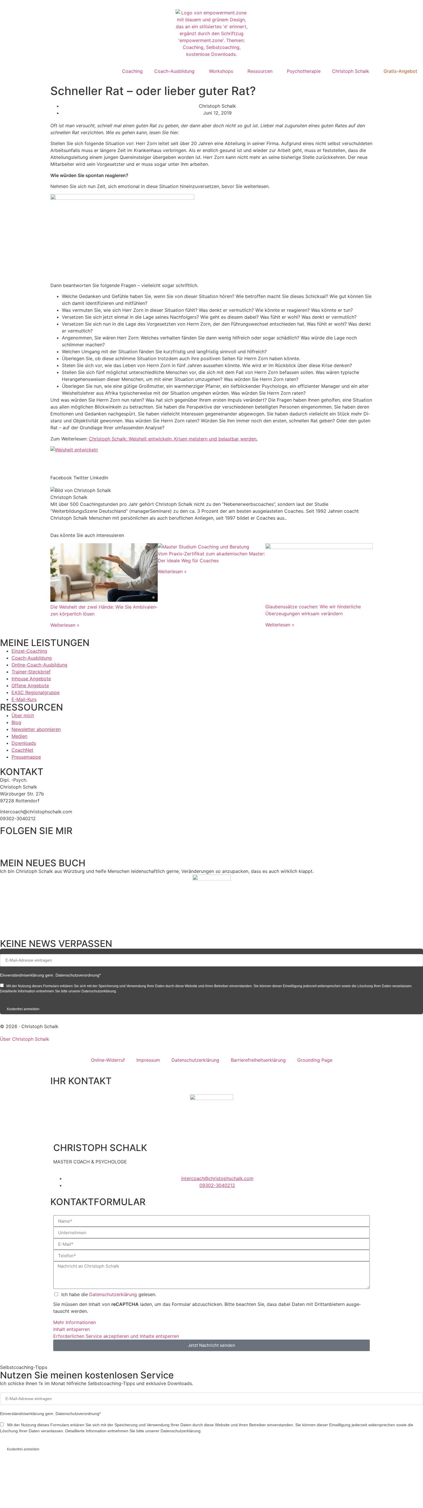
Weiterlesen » (64, 625)
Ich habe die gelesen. (108, 1294)
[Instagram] (39, 842)
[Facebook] (7, 842)
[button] (61, 477)
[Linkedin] (23, 842)
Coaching (132, 71)
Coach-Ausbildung (174, 71)
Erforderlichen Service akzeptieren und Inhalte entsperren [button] (116, 1336)
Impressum (148, 1060)
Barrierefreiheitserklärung (258, 1060)
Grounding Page (314, 1060)
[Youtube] (70, 842)
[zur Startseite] (211, 33)
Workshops (221, 71)
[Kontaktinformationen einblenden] (57, 1474)
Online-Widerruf (108, 1060)
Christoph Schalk (350, 71)
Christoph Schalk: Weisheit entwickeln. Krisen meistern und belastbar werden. (173, 439)
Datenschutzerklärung (195, 1060)
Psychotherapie (304, 71)
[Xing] (54, 842)
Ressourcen (260, 71)
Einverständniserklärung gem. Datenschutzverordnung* (50, 975)
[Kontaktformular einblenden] (57, 1496)
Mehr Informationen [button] (74, 1322)
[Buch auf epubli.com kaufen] (212, 903)
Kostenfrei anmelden (23, 1009)
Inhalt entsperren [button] (71, 1329)
